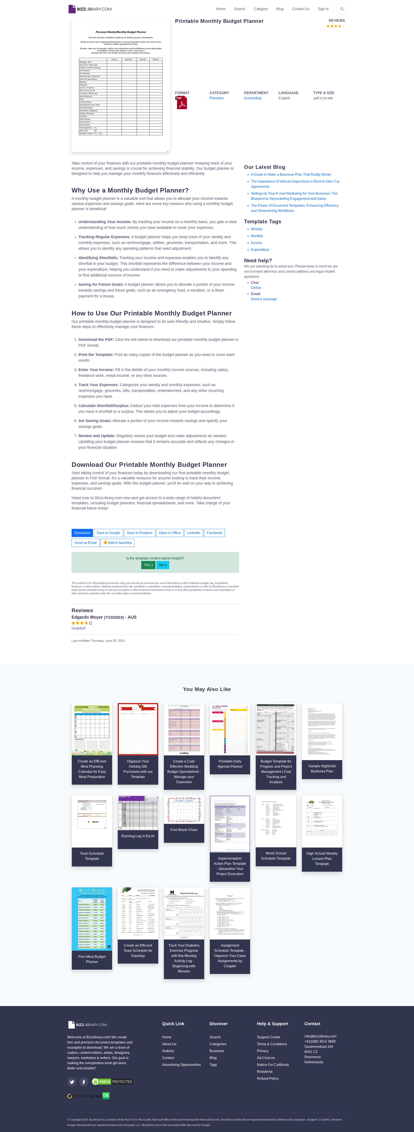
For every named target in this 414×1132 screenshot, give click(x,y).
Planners (216, 98)
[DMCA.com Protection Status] (112, 1081)
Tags (213, 1065)
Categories (218, 1044)
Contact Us (300, 9)
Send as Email (85, 543)
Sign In (323, 9)
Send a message (264, 299)
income (256, 243)
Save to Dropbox (139, 533)
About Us (169, 1044)
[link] (72, 1082)
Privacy (262, 1051)
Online (256, 288)
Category (261, 9)
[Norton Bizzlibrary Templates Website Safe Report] (88, 1096)
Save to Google (108, 533)
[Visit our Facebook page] (83, 1082)
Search (239, 9)
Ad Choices (266, 1058)
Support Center (268, 1037)
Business (217, 1051)
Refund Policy (268, 1078)
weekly (256, 229)
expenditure (260, 250)
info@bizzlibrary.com (320, 1036)
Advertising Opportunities (181, 1065)
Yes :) (148, 565)
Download (82, 533)
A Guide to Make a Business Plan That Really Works (291, 174)
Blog (280, 9)
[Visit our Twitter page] (72, 1082)
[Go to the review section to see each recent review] (335, 26)
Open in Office (170, 533)
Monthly (257, 236)
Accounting (252, 98)
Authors (168, 1051)
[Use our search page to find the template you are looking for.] (342, 9)
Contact (168, 1058)
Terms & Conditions (272, 1044)
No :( (162, 565)
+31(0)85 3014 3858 (320, 1041)
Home (221, 9)
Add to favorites (119, 543)
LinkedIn (193, 533)
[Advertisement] (258, 58)
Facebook (214, 533)
